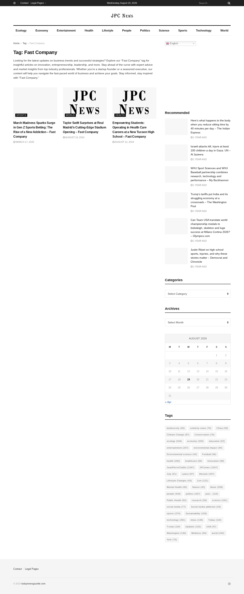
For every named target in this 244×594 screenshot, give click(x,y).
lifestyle (206, 474)
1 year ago (200, 137)
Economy (41, 30)
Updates (193, 526)
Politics (145, 30)
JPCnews (209, 467)
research (199, 500)
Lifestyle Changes (179, 480)
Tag (24, 43)
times (197, 520)
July (172, 474)
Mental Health (177, 487)
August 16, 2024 (74, 137)
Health (89, 30)
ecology (174, 441)
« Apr (168, 402)
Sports (182, 30)
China (222, 428)
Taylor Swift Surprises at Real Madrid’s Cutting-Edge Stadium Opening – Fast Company (84, 127)
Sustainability (196, 513)
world (218, 533)
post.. (211, 494)
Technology (203, 30)
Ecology (21, 30)
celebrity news (200, 428)
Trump (173, 526)
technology (176, 520)
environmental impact (208, 448)
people (174, 494)
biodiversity (176, 428)
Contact (24, 3)
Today (215, 520)
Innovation (215, 461)
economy (195, 441)
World (224, 30)
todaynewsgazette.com (33, 583)
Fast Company (37, 43)
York (172, 539)
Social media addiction (206, 507)
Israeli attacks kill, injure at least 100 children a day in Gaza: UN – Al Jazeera (211, 150)
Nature (198, 487)
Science (164, 30)
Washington (176, 533)
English (173, 43)
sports (174, 513)
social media (176, 507)
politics (193, 494)
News (216, 487)
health (173, 461)
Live (202, 480)
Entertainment (66, 30)
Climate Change (178, 434)
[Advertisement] (197, 77)
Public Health (177, 500)
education (217, 441)
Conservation (205, 434)
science (219, 500)
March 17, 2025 (24, 142)
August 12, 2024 (124, 142)
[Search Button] (228, 3)
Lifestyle (107, 30)
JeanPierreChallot (180, 467)
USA (211, 526)
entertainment (178, 448)
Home (16, 43)
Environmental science (182, 454)
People (126, 30)
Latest (188, 474)
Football (209, 454)
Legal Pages (37, 3)
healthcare (193, 461)
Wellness (199, 533)
